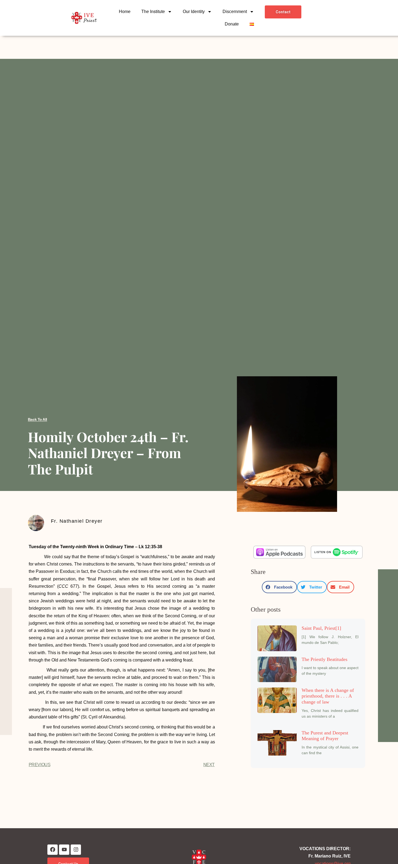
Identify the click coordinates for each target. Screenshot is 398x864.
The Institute (153, 11)
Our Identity (194, 11)
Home (125, 11)
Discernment (235, 11)
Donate (232, 24)
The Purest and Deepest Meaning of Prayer (325, 735)
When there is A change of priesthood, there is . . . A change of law (328, 696)
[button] (279, 587)
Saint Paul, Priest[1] (321, 628)
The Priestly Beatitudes (324, 659)
